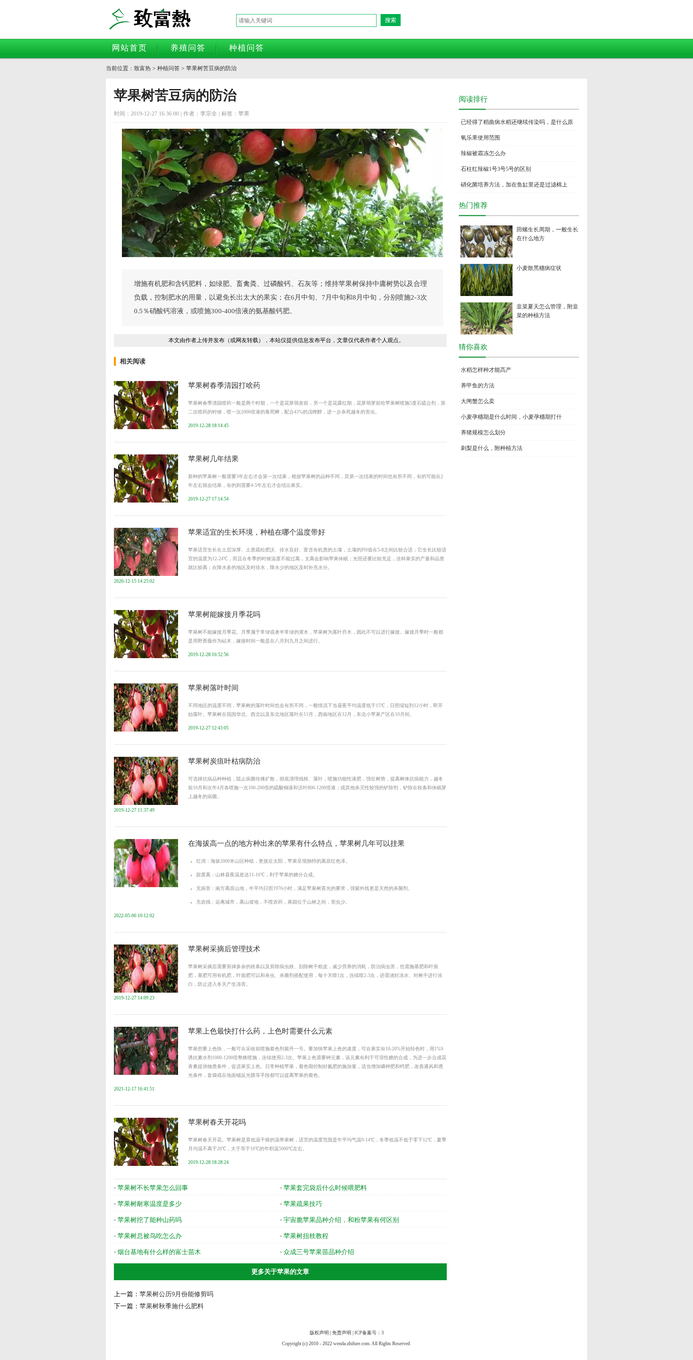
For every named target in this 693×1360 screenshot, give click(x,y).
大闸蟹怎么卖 (477, 401)
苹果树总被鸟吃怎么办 (150, 1235)
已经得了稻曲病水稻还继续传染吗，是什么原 (517, 122)
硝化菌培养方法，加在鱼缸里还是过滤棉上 (514, 185)
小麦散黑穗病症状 (539, 268)
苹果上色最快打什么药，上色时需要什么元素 (260, 1031)
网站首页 (129, 47)
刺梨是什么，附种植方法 (492, 448)
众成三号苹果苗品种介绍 (319, 1252)
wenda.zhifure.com (351, 1343)
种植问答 (246, 47)
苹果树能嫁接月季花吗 (224, 614)
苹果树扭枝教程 (306, 1235)
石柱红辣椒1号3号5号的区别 (496, 169)
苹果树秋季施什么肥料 (172, 1306)
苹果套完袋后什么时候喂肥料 (325, 1187)
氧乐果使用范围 (480, 138)
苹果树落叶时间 (213, 688)
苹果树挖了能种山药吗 (150, 1219)
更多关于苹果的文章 (280, 1271)
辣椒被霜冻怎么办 (483, 153)
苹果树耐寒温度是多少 (150, 1203)
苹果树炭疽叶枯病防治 (224, 761)
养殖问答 (188, 47)
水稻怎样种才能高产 (486, 370)
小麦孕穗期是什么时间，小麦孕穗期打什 (511, 417)
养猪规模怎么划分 (483, 433)
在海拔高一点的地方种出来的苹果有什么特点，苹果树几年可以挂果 (296, 843)
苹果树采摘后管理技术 (224, 949)
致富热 (172, 19)
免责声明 (341, 1333)
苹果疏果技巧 (303, 1203)
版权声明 (319, 1333)
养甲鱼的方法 (477, 386)
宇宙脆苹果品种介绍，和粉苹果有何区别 (341, 1219)
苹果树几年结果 (213, 459)
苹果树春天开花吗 (217, 1122)
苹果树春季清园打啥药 (224, 385)
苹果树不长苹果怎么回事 (153, 1187)
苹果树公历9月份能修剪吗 (176, 1294)
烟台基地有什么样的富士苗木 (159, 1252)
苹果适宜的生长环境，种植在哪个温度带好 (256, 532)
